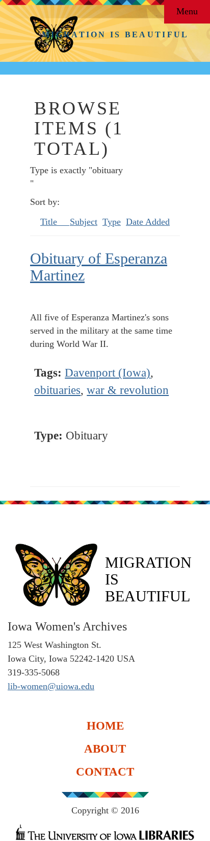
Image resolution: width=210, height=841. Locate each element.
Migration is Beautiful (115, 34)
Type (111, 222)
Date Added (148, 222)
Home (105, 725)
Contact (105, 771)
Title (50, 222)
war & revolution (128, 390)
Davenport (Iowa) (107, 372)
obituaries (57, 390)
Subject (83, 222)
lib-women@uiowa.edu (51, 686)
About (105, 748)
